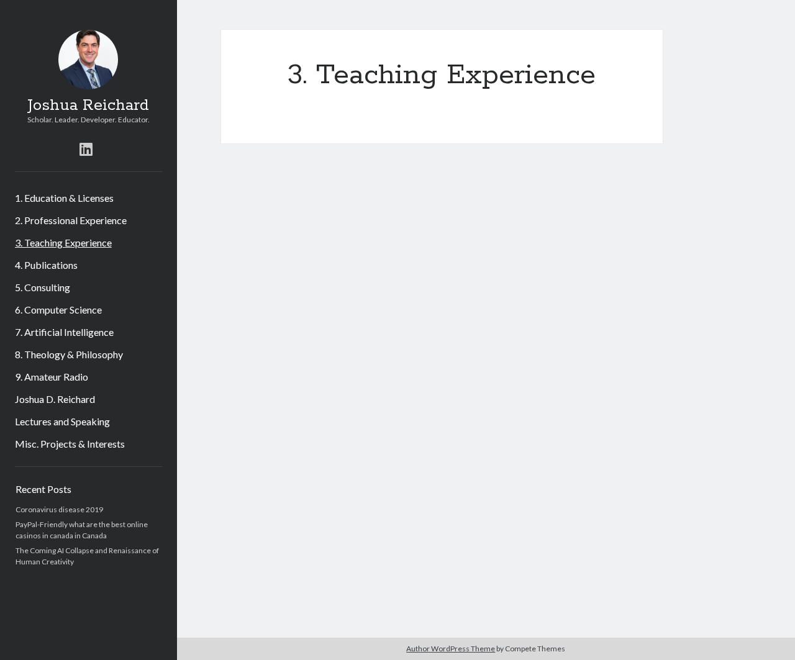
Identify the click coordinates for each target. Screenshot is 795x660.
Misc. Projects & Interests (70, 444)
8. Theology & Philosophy (69, 354)
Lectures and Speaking (62, 421)
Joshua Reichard (88, 105)
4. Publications (46, 265)
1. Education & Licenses (64, 198)
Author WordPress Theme (450, 648)
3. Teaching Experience (63, 242)
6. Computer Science (58, 309)
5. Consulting (42, 287)
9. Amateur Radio (51, 376)
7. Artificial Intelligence (64, 332)
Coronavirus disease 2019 (59, 509)
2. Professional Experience (71, 220)
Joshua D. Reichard (55, 399)
